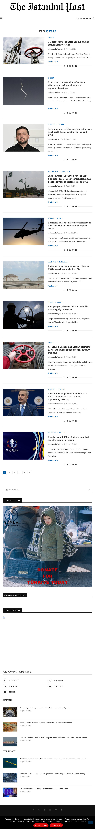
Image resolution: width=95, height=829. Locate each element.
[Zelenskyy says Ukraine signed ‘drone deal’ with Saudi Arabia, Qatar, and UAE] (23, 138)
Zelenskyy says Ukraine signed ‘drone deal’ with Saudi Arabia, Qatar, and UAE (70, 131)
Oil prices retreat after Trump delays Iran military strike (68, 43)
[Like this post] (64, 66)
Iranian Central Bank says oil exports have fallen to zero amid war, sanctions (53, 738)
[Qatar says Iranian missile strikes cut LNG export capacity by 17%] (23, 275)
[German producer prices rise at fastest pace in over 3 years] (10, 712)
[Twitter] (78, 18)
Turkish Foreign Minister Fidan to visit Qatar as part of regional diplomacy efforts (67, 396)
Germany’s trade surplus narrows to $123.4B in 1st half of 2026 (46, 723)
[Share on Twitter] (70, 66)
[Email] (90, 18)
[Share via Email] (76, 66)
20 (24, 472)
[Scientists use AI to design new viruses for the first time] (10, 792)
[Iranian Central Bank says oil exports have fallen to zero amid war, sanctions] (10, 741)
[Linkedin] (84, 18)
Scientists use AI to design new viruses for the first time (44, 789)
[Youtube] (87, 18)
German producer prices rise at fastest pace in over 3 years (45, 708)
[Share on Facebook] (67, 66)
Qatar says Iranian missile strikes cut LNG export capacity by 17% (69, 267)
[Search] (94, 18)
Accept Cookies (41, 825)
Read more (52, 61)
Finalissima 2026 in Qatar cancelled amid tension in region (68, 438)
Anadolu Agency (56, 49)
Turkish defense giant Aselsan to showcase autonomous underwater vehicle (53, 759)
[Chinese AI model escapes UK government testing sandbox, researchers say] (10, 777)
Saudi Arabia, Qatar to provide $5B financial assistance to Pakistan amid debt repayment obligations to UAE (69, 178)
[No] (90, 822)
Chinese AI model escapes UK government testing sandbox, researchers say (52, 774)
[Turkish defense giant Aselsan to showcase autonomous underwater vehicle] (10, 763)
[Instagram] (81, 18)
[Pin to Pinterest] (73, 66)
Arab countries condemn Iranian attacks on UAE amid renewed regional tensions (66, 85)
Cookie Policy (56, 825)
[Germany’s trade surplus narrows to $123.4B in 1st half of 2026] (10, 727)
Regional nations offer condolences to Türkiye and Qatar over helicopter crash (69, 225)
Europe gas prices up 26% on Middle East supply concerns (68, 308)
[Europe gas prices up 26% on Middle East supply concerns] (23, 315)
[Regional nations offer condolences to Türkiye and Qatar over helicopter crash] (23, 231)
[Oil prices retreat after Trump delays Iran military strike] (23, 50)
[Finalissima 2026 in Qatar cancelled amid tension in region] (23, 446)
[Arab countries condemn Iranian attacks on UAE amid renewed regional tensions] (23, 91)
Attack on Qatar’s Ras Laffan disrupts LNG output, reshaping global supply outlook (69, 349)
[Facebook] (75, 18)
